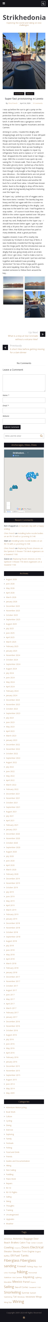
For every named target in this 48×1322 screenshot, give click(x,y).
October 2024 (12, 659)
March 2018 (11, 963)
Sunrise (25, 1292)
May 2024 (10, 682)
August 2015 (11, 1079)
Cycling (9, 1121)
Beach (7, 1242)
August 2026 (11, 579)
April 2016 (10, 1052)
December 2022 (13, 744)
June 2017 (10, 994)
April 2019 (10, 905)
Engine (31, 1251)
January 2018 (11, 972)
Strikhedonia (24, 17)
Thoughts (10, 1205)
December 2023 (13, 700)
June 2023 (10, 722)
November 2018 (13, 927)
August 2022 (11, 762)
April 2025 (10, 637)
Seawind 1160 (35, 1287)
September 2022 (13, 758)
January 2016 (11, 1061)
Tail (15, 1296)
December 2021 (13, 793)
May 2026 (10, 588)
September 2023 (13, 713)
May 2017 (10, 999)
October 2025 (12, 615)
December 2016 (13, 1021)
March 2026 (11, 597)
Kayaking (28, 1277)
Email (6, 405)
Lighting (38, 1277)
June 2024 (10, 677)
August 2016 (11, 1035)
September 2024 (13, 664)
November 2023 (13, 704)
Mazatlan (8, 1282)
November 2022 (13, 749)
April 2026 (10, 592)
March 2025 (11, 642)
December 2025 (13, 606)
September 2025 (13, 619)
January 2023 (11, 740)
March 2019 (11, 910)
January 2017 (11, 1017)
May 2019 (10, 901)
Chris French (12, 103)
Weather (9, 1223)
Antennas (8, 1239)
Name (6, 395)
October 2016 (12, 1030)
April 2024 (10, 686)
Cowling (9, 1247)
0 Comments (38, 103)
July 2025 (10, 628)
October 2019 (12, 887)
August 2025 (11, 624)
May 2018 (10, 954)
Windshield (30, 1297)
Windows (21, 1297)
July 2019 (10, 892)
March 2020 (11, 869)
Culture (9, 1116)
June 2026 (10, 583)
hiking (22, 1271)
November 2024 (13, 655)
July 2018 (10, 945)
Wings (39, 1296)
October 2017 (12, 986)
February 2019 (12, 914)
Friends (9, 1156)
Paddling (9, 1174)
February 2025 (12, 646)
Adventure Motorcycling (16, 1107)
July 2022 (10, 767)
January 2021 (11, 829)
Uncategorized (12, 1214)
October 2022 (12, 753)
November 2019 (13, 883)
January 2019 (11, 919)
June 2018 (10, 950)
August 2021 (11, 811)
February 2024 (12, 691)
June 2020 (10, 860)
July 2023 (10, 718)
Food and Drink (12, 1152)
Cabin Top (25, 1242)
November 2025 (13, 610)
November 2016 (13, 1026)
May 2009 (10, 1093)
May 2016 (10, 1048)
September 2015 (13, 1075)
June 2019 (10, 896)
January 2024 (11, 695)
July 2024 (10, 673)
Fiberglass (11, 1260)
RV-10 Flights (11, 1192)
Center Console (37, 1243)
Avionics (18, 1238)
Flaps (36, 1266)
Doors (25, 1247)
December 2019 (13, 878)
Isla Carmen (17, 1277)
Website (6, 416)
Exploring (10, 1134)
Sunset (33, 1293)
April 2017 (10, 1003)
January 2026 (11, 601)
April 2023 (10, 731)
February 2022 (12, 789)
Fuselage (12, 1272)
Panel (26, 1281)
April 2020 (10, 865)
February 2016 (12, 1057)
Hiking (8, 1165)
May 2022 (10, 776)
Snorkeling (12, 1292)
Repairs (9, 1183)
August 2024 (11, 668)
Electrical (36, 1247)
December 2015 (13, 1066)
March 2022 (11, 784)
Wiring (18, 1301)
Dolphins (18, 1248)
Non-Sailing (11, 1170)
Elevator (8, 1251)
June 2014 (10, 1084)
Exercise (30, 94)
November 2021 (13, 798)
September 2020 (13, 847)
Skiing (8, 1201)
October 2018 (12, 932)
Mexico (17, 1282)
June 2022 (10, 771)
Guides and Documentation (18, 1161)
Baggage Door (31, 1238)
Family (9, 1138)
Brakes (15, 1242)
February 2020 (12, 874)
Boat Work (19, 94)
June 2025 (10, 633)
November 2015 (13, 1070)
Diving (8, 1125)
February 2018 (12, 968)
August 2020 (11, 851)
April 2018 (10, 959)
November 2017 (13, 981)
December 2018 (13, 923)
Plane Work (11, 1179)
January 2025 (11, 651)
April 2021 (10, 820)
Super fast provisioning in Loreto (24, 98)
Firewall (21, 1266)
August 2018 (11, 941)
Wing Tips (8, 1302)
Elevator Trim (20, 1251)
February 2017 (12, 1012)
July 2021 (10, 816)
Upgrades (10, 1219)
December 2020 (13, 834)
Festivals (9, 1143)
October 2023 (12, 709)
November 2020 (13, 838)
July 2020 (10, 856)
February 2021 (12, 825)
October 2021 (12, 802)
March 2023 (11, 735)
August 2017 (11, 990)
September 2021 (13, 807)
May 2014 (10, 1088)
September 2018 (13, 936)
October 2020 (12, 843)
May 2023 (10, 726)
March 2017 (11, 1008)
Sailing (8, 1196)
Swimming (8, 1297)
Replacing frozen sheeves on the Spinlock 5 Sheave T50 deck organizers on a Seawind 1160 (24, 551)
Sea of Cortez (21, 1287)
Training (9, 1210)
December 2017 (13, 977)
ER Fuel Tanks (20, 1255)
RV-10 (8, 1188)
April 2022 (10, 780)
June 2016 (10, 1044)
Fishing (9, 1147)
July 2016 (10, 1039)
